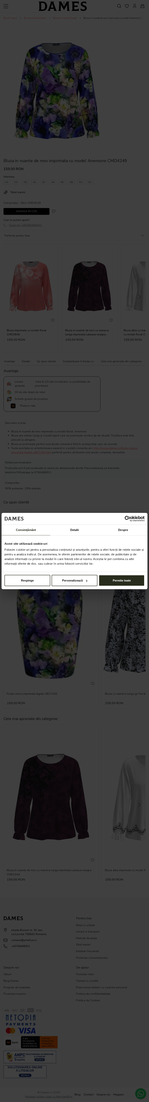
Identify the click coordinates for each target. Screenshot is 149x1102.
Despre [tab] (123, 529)
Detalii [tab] (74, 529)
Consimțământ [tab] (26, 529)
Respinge (27, 580)
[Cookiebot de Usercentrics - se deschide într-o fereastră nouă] (128, 518)
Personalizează (72, 580)
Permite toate (122, 580)
